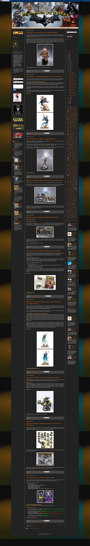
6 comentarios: (40, 520)
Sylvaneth (71, 200)
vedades (76, 207)
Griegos (75, 162)
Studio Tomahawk (72, 199)
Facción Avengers (70, 149)
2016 (68, 102)
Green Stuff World (69, 162)
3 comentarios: (40, 70)
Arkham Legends (70, 112)
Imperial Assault (74, 168)
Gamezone (71, 158)
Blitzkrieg (72, 133)
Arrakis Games (71, 113)
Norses (68, 184)
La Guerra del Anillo (73, 175)
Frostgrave (30, 212)
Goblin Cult (70, 159)
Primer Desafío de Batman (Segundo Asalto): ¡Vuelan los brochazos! (74, 280)
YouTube (74, 217)
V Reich (72, 206)
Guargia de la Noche (74, 163)
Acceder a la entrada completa (30, 68)
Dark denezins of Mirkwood (70, 140)
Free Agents (42, 177)
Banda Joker (70, 121)
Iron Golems (72, 170)
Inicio (46, 524)
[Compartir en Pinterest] (49, 70)
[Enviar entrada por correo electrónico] (43, 70)
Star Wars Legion (69, 198)
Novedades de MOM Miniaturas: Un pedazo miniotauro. (42, 377)
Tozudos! (15, 157)
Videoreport (74, 208)
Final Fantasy (75, 153)
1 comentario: (40, 417)
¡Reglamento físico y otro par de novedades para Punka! (43, 251)
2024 (68, 54)
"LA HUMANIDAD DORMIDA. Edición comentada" (20, 179)
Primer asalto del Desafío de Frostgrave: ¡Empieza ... (72, 83)
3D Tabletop (68, 107)
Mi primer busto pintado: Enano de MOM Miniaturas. (42, 32)
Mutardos (74, 182)
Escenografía (69, 147)
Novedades (41, 134)
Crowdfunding (69, 139)
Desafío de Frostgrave (42, 182)
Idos (68, 168)
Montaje (68, 181)
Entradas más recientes (30, 524)
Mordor (73, 181)
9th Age (72, 107)
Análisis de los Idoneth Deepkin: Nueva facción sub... (72, 87)
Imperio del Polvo (70, 169)
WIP (74, 216)
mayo (69, 70)
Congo (72, 137)
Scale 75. (68, 194)
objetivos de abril (53, 141)
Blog (76, 133)
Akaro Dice (72, 108)
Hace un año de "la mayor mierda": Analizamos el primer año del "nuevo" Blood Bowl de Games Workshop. (72, 299)
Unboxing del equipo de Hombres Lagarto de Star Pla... (72, 93)
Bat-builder (74, 129)
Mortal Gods (70, 182)
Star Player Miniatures (39, 428)
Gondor (68, 160)
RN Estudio (73, 192)
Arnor (67, 113)
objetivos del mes (38, 36)
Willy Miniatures (70, 216)
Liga (75, 176)
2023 (68, 55)
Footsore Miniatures (70, 154)
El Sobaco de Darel (17, 46)
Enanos (74, 145)
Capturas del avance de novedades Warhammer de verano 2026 (21, 223)
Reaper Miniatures (69, 190)
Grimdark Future (69, 163)
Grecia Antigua (73, 161)
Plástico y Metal (16, 141)
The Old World (73, 201)
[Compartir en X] (47, 70)
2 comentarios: (40, 211)
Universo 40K (16, 176)
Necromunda (68, 183)
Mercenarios (73, 179)
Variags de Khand (71, 207)
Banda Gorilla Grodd (74, 120)
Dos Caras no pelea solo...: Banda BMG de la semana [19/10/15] (72, 307)
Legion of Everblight (70, 176)
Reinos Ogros (74, 190)
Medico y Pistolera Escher (17, 142)
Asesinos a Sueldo (56, 513)
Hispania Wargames (69, 166)
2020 (68, 59)
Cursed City (74, 139)
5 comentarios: (40, 371)
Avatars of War (73, 115)
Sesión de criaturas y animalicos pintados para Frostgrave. (44, 180)
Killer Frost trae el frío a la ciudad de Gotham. (41, 139)
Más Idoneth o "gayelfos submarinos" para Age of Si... (72, 76)
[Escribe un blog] (46, 70)
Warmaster (68, 215)
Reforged (15, 210)
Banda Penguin (74, 125)
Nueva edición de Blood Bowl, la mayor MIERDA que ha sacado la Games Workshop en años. (72, 234)
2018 (68, 61)
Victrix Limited (69, 208)
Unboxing (68, 205)
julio (69, 67)
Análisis (34, 134)
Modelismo (68, 180)
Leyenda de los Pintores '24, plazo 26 (20, 204)
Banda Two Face (70, 128)
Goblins (75, 159)
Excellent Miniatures (74, 148)
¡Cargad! (15, 149)
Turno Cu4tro (70, 204)
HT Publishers (75, 167)
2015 (68, 103)
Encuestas (68, 146)
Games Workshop (37, 134)
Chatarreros (68, 136)
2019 (68, 60)
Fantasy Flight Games (73, 152)
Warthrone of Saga (74, 215)
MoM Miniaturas (73, 180)
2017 (68, 101)
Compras (68, 137)
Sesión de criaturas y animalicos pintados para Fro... (72, 81)
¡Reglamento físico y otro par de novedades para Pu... (72, 85)
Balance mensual (74, 117)
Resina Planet (69, 191)
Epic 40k (73, 146)
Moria (76, 181)
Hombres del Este (69, 167)
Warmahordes (73, 214)
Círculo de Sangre (73, 136)
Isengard (76, 170)
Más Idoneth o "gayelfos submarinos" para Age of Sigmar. (44, 76)
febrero (70, 98)
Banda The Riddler (73, 127)
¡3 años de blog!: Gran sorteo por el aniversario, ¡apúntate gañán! (74, 244)
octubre (70, 65)
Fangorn (68, 152)
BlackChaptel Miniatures (70, 132)
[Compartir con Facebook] (48, 70)
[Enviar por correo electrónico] (45, 70)
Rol (70, 193)
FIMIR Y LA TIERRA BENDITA (20, 212)
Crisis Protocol (73, 138)
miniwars (15, 220)
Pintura (49, 177)
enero (69, 99)
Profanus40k (16, 195)
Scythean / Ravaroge (54, 515)
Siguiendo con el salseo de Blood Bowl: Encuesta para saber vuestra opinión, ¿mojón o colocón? (72, 254)
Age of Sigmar (31, 134)
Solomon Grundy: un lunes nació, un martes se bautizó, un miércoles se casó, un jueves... (72, 357)
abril (69, 71)
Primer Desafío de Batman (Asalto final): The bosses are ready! (74, 289)
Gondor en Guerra (73, 160)
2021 (68, 58)
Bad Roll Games (69, 116)
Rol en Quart (74, 193)
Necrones (73, 183)
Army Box (74, 112)
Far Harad (68, 153)
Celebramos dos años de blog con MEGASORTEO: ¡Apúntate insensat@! (74, 225)
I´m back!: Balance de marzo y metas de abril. (40, 477)
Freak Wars (71, 155)
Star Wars (73, 197)
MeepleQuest (68, 179)
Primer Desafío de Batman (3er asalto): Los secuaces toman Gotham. (74, 272)
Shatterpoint (71, 194)
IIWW (70, 168)
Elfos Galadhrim (69, 145)
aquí (62, 511)
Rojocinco (68, 193)
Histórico (74, 166)
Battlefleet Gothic (72, 131)
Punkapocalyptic (37, 297)
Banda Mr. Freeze (31, 177)
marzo (69, 97)
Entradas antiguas (60, 524)
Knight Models (46, 177)
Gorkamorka (68, 161)
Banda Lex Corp (73, 123)
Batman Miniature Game (37, 177)
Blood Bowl (70, 134)
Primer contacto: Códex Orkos (20, 159)
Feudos (71, 153)
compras (52, 488)
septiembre (70, 66)
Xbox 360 (70, 217)
